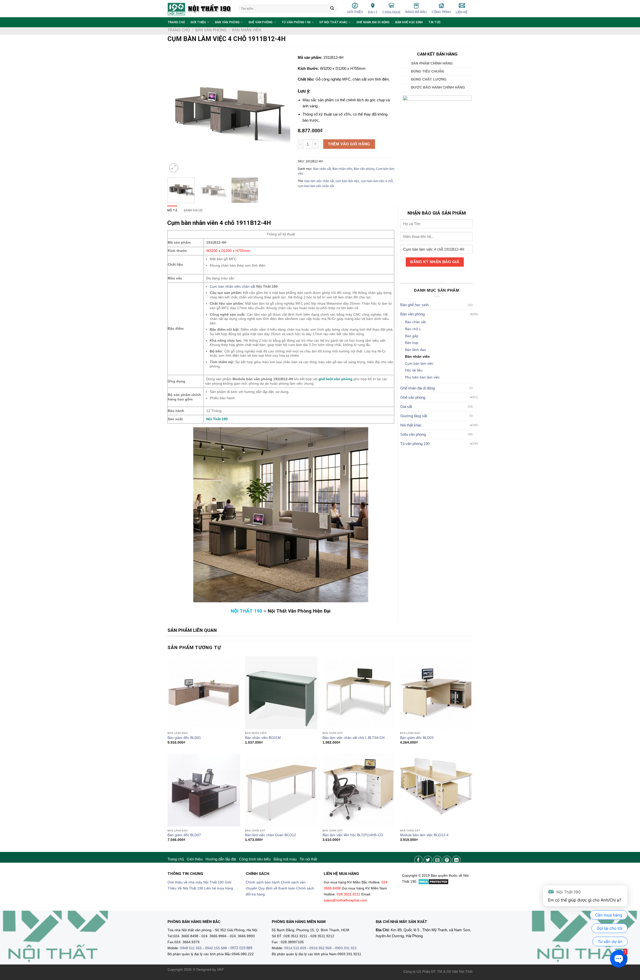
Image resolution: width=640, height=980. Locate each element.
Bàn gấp (411, 336)
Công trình (441, 12)
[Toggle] (471, 314)
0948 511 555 (191, 948)
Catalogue (391, 12)
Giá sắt (406, 406)
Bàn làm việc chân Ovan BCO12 (270, 835)
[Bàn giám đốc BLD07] (204, 790)
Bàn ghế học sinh (409, 22)
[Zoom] (173, 167)
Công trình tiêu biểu (254, 859)
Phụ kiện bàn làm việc (422, 377)
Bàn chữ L (413, 329)
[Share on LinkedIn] (456, 860)
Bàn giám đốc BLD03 (417, 738)
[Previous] (176, 112)
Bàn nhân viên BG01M (263, 738)
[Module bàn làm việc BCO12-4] (436, 790)
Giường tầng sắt (413, 416)
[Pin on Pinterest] (446, 860)
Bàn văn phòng (227, 22)
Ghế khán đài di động (373, 22)
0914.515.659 (295, 948)
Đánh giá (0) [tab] (193, 210)
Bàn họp (411, 343)
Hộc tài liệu (413, 370)
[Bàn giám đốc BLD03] (436, 692)
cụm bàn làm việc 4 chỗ (377, 181)
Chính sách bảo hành (263, 882)
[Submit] (332, 9)
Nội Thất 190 (217, 419)
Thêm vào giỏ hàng (349, 144)
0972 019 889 (241, 948)
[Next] (281, 112)
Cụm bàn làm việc (419, 363)
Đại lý (373, 12)
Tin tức (434, 22)
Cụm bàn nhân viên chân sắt (232, 286)
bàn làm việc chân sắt (319, 181)
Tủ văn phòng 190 (296, 22)
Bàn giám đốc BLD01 (184, 738)
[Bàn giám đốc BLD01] (204, 692)
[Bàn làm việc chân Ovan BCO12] (281, 790)
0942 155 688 (216, 948)
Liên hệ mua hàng (218, 888)
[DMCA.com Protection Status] (433, 881)
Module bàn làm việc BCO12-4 (424, 835)
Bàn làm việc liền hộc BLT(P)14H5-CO (352, 835)
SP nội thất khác (333, 22)
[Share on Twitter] (428, 860)
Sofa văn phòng (413, 434)
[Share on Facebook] (418, 860)
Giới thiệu (355, 12)
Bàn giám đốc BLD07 (184, 835)
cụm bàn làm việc (347, 181)
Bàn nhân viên (246, 30)
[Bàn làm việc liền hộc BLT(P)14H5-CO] (358, 790)
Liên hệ (462, 12)
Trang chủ (176, 22)
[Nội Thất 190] (199, 9)
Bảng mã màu (416, 12)
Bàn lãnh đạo (415, 350)
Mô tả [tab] (172, 210)
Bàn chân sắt (322, 169)
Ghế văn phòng (260, 22)
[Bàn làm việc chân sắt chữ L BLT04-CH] (358, 692)
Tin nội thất (308, 859)
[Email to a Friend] (437, 860)
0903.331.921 (346, 948)
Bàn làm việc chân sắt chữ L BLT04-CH (353, 738)
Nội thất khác (411, 425)
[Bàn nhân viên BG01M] (281, 692)
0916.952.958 (321, 948)
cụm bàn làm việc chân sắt (316, 186)
